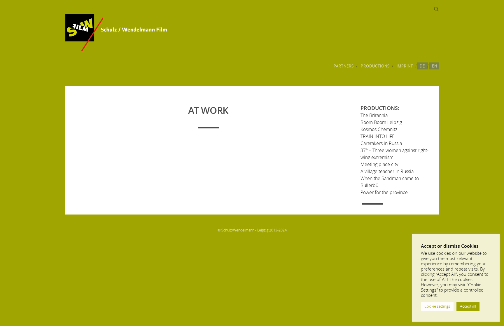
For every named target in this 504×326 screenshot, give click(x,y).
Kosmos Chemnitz (378, 129)
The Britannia (374, 115)
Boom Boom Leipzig (381, 122)
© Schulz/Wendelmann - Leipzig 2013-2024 (252, 230)
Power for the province (384, 192)
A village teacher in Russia (387, 171)
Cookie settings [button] (437, 306)
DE (422, 66)
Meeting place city (379, 164)
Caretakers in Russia (381, 143)
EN (434, 66)
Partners (344, 66)
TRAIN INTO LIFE (377, 136)
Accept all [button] (468, 306)
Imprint (405, 66)
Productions (375, 66)
